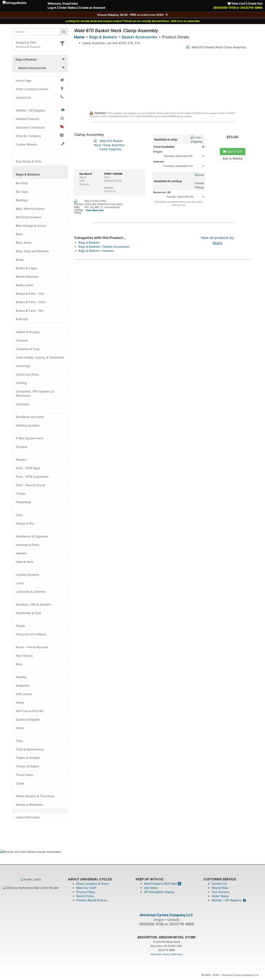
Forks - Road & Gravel (30, 485)
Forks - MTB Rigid (28, 468)
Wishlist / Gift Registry (30, 110)
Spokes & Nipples (28, 719)
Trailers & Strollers (28, 758)
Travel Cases (24, 775)
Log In (52, 7)
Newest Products (27, 119)
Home (79, 37)
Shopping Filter (26, 42)
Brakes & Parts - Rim (29, 310)
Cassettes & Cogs (28, 349)
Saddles (21, 677)
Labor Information (28, 817)
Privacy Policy (85, 892)
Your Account (221, 892)
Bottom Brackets (27, 276)
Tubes (20, 783)
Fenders (21, 459)
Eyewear (21, 446)
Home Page (23, 80)
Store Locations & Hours (32, 89)
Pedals (20, 626)
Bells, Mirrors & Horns (30, 208)
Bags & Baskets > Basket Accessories (103, 246)
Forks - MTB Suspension (32, 476)
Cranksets (22, 404)
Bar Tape (22, 191)
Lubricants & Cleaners (30, 591)
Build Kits (22, 319)
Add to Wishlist (233, 158)
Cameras (22, 340)
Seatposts (22, 685)
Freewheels (23, 502)
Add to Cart (234, 151)
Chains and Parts (27, 374)
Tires (19, 741)
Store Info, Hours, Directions (166, 954)
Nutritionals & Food (28, 613)
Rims (19, 664)
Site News (151, 887)
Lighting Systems (27, 574)
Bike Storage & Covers (31, 225)
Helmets (21, 553)
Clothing (21, 383)
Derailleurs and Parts (30, 417)
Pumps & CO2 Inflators (31, 634)
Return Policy (85, 896)
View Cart (238, 3)
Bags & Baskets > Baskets (96, 250)
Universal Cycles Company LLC (166, 915)
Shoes (20, 702)
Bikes (19, 234)
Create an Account (92, 7)
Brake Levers (25, 285)
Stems (20, 728)
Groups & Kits (25, 523)
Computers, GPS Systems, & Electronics (35, 393)
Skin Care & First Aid (29, 711)
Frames (21, 493)
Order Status (68, 7)
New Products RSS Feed (161, 883)
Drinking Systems (27, 425)
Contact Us (23, 97)
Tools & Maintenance (30, 749)
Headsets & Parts (27, 544)
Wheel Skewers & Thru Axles (35, 796)
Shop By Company (28, 136)
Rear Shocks (24, 655)
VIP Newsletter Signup (159, 892)
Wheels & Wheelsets (29, 804)
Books (20, 259)
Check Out (254, 3)
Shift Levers (24, 694)
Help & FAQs (220, 887)
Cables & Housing (28, 332)
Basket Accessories (139, 37)
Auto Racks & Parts (29, 161)
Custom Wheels (26, 144)
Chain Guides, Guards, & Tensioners (40, 357)
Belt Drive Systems (28, 217)
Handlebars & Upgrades (32, 536)
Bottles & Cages (26, 268)
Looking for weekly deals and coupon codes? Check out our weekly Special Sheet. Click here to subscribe (132, 21)
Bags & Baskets (28, 174)
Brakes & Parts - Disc (30, 293)
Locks (20, 583)
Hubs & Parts (24, 561)
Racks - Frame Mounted (32, 647)
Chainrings (23, 366)
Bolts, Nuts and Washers (32, 251)
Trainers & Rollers (27, 766)
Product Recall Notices (91, 900)
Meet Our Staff (86, 887)
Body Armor (24, 242)
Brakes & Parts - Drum (31, 302)
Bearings (22, 200)
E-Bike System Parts (29, 438)
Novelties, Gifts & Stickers (33, 604)
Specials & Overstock (30, 127)
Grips (19, 515)
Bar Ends (22, 183)
